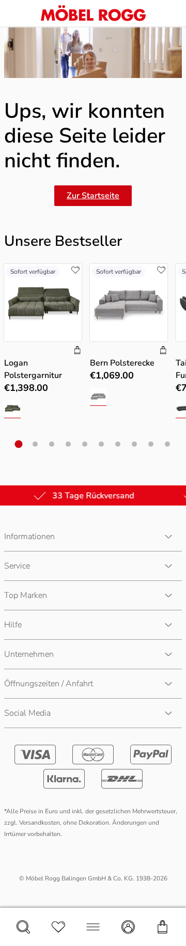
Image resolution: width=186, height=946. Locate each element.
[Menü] (93, 927)
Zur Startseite (93, 195)
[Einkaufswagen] (162, 927)
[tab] (19, 444)
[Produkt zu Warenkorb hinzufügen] (77, 351)
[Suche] (23, 927)
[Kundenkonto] (128, 927)
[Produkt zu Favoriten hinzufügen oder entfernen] (75, 270)
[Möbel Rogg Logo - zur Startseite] (93, 13)
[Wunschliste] (58, 927)
